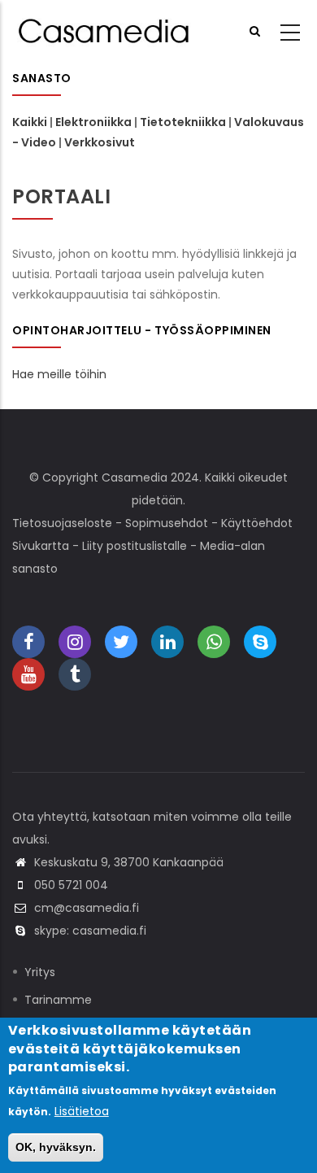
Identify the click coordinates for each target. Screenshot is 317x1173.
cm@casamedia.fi (86, 908)
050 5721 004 (71, 885)
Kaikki (29, 122)
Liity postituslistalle (134, 546)
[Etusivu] (105, 31)
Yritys (39, 972)
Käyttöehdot (257, 523)
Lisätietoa (81, 1111)
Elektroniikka (93, 122)
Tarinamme (58, 1000)
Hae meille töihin (59, 374)
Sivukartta (40, 546)
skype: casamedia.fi (90, 930)
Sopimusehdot (166, 523)
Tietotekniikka (183, 122)
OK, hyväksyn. (55, 1146)
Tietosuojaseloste (62, 523)
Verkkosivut (99, 142)
